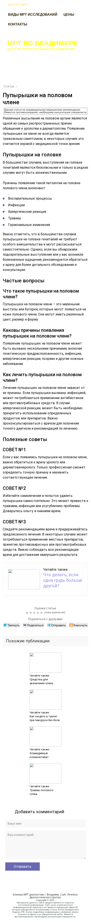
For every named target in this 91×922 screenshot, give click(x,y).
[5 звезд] (42, 612)
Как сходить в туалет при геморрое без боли (45, 718)
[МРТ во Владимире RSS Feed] (8, 914)
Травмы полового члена (42, 792)
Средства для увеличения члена (41, 681)
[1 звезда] (27, 612)
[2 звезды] (31, 612)
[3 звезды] (35, 612)
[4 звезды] (38, 612)
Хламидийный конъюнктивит (39, 755)
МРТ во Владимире (42, 43)
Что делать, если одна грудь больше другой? (62, 580)
